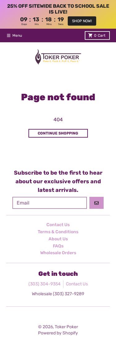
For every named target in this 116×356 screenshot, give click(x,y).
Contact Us (77, 284)
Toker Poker (66, 326)
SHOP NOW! (82, 21)
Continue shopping (58, 133)
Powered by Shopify (58, 333)
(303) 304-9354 (44, 284)
